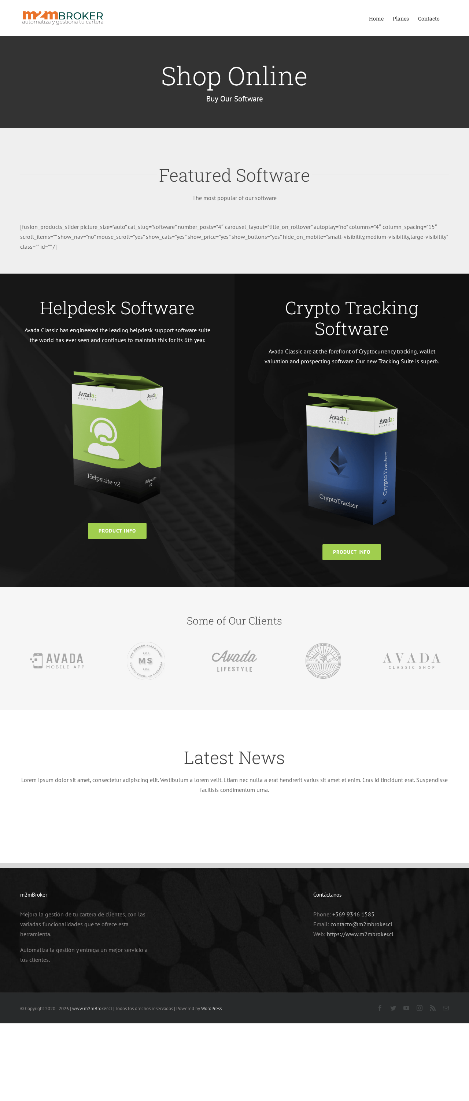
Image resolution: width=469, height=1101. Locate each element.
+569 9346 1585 (353, 914)
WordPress (211, 1008)
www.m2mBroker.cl (92, 1008)
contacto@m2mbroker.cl (361, 924)
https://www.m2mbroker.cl (360, 934)
